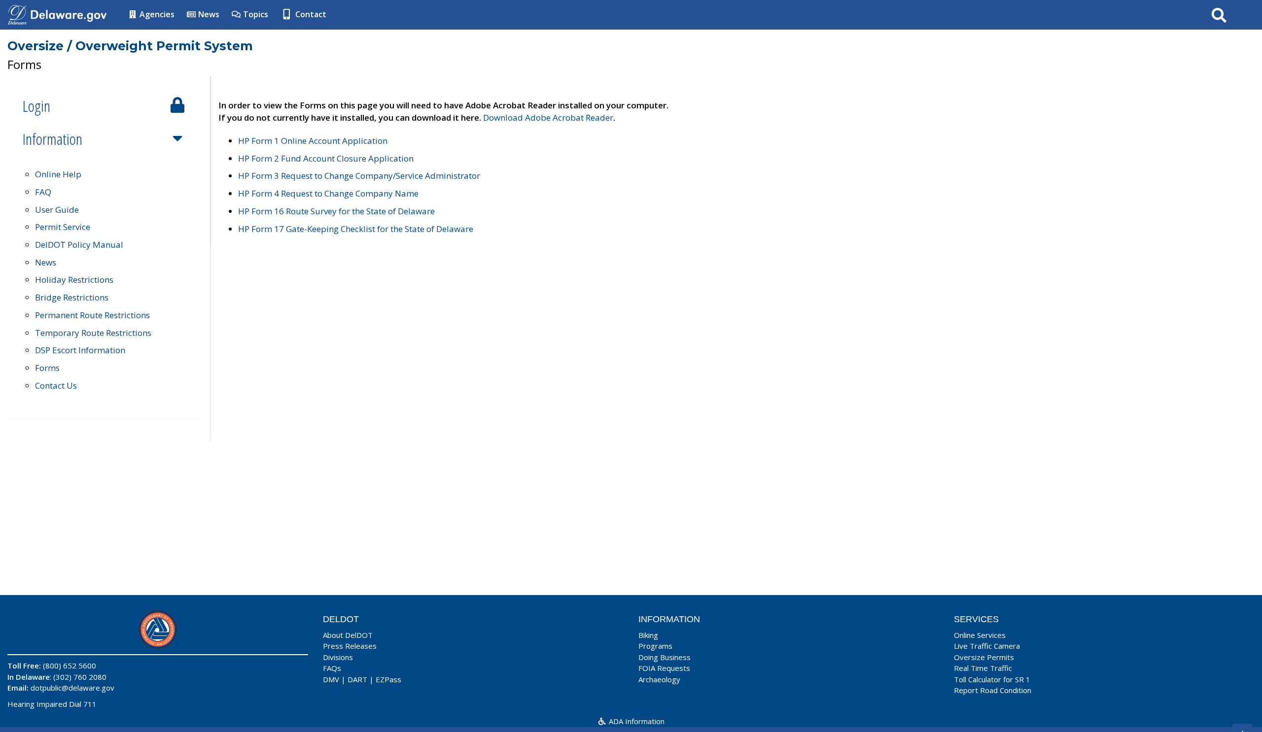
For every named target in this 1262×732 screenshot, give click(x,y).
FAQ (43, 192)
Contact (309, 14)
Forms (47, 367)
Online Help (58, 174)
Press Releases (350, 646)
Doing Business (664, 657)
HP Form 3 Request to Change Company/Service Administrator (359, 175)
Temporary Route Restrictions (93, 332)
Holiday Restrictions (74, 279)
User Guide (57, 209)
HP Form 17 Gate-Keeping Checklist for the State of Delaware (355, 228)
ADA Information (636, 721)
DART (357, 679)
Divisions (338, 657)
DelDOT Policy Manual (79, 244)
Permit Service (62, 227)
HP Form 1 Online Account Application (312, 140)
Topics (254, 14)
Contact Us (56, 385)
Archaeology (659, 679)
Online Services (980, 635)
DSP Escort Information (80, 350)
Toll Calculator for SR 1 (992, 679)
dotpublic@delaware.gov (72, 688)
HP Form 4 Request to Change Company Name (328, 193)
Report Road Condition (992, 690)
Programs (655, 646)
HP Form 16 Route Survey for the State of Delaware (336, 211)
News (207, 14)
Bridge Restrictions (71, 297)
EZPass (388, 679)
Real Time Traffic (983, 668)
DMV (331, 679)
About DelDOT (348, 635)
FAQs (332, 668)
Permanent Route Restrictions (92, 315)
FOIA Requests (664, 668)
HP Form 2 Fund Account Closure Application (326, 158)
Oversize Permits (984, 657)
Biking (648, 635)
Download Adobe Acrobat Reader (548, 117)
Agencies (156, 14)
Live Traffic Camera (987, 646)
